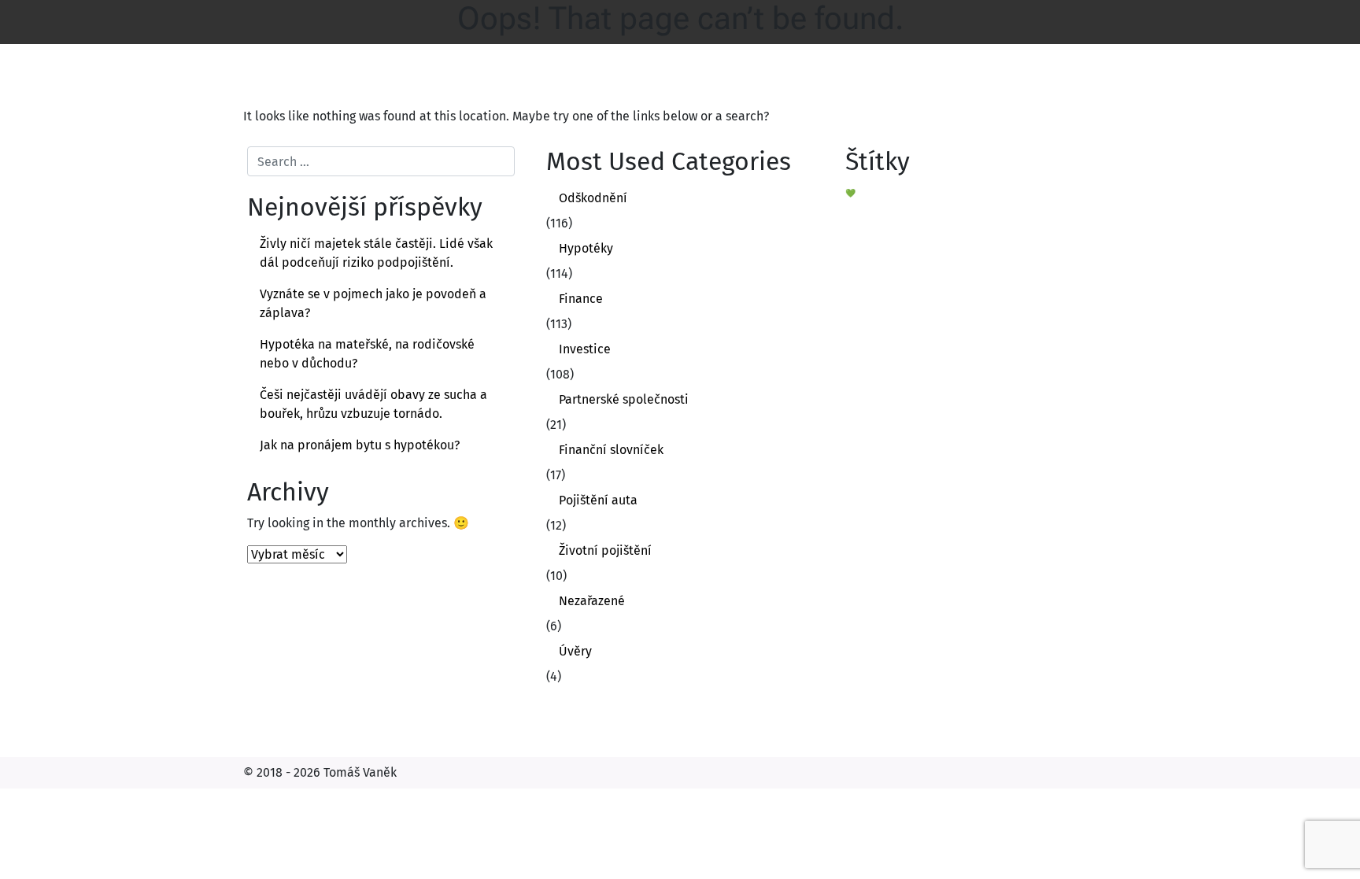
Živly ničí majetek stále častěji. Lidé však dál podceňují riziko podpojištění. (376, 253)
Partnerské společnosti (624, 399)
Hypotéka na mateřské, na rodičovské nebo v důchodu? (367, 354)
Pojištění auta (598, 500)
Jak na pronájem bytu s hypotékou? (360, 445)
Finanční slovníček (611, 449)
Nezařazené (592, 600)
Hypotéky (586, 248)
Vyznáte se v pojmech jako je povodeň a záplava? (373, 303)
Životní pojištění (605, 550)
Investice (585, 349)
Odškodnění (593, 197)
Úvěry (575, 651)
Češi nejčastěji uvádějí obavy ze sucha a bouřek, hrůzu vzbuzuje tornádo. (373, 404)
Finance (581, 298)
